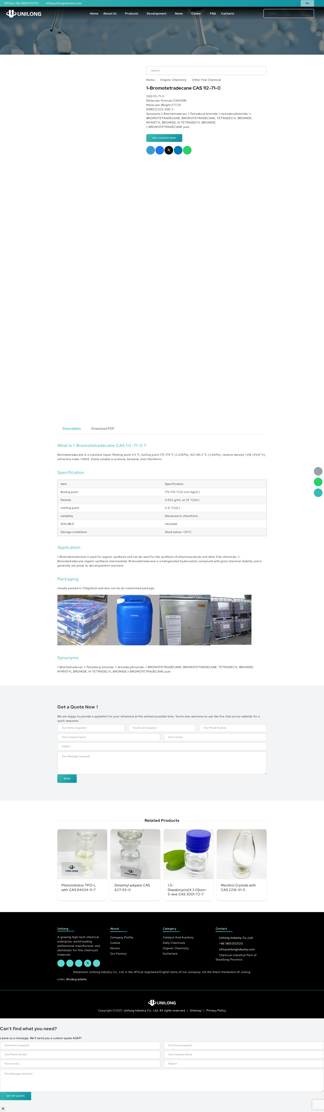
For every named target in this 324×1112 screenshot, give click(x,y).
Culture (115, 943)
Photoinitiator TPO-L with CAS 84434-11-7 (78, 887)
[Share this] (159, 150)
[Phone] (318, 492)
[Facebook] (61, 963)
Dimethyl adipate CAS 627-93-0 (132, 887)
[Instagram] (96, 963)
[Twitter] (87, 963)
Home (150, 80)
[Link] (23, 13)
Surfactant (170, 953)
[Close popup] (3, 1109)
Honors (115, 948)
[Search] (305, 13)
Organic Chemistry (173, 80)
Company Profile (121, 937)
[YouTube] (78, 963)
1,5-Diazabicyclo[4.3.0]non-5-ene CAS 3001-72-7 (187, 889)
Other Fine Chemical (206, 80)
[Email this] (150, 150)
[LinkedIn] (70, 963)
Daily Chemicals (174, 943)
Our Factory (118, 953)
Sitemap (196, 1010)
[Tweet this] (169, 150)
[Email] (318, 471)
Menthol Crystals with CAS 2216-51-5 (238, 887)
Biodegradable (76, 979)
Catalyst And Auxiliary (178, 937)
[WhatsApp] (318, 482)
